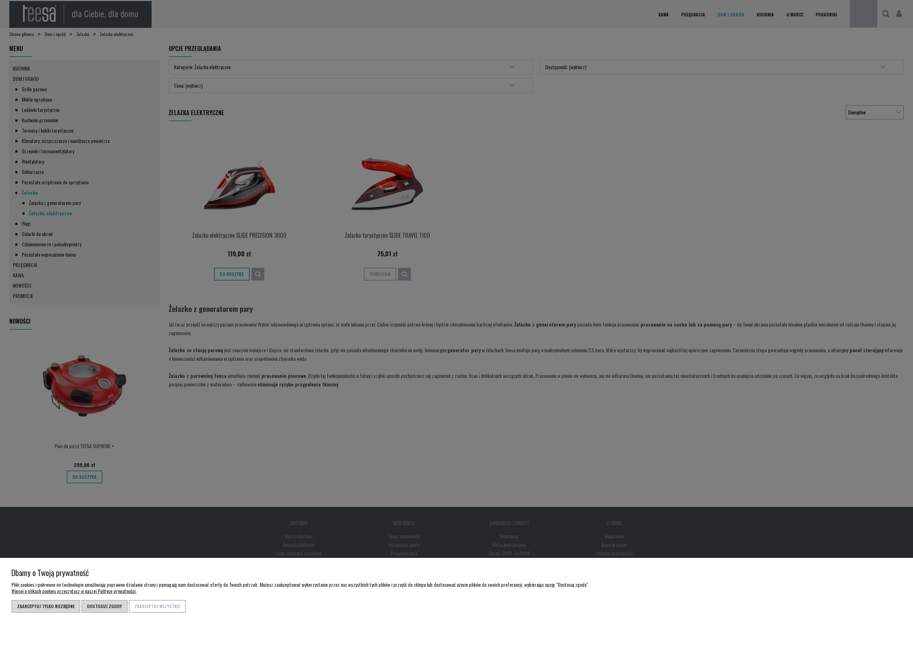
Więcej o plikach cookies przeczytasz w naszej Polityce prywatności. (74, 591)
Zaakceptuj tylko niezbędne (46, 606)
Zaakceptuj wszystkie (157, 606)
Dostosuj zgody (104, 606)
